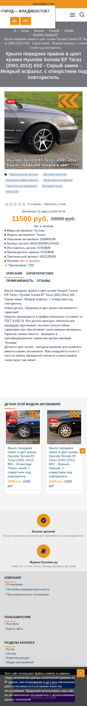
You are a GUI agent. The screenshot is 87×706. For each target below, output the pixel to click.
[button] (4, 451)
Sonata (69, 30)
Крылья (39, 30)
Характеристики (39, 273)
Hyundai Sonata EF (45, 34)
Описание (14, 273)
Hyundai (54, 30)
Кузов (25, 30)
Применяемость (19, 280)
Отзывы (43, 280)
